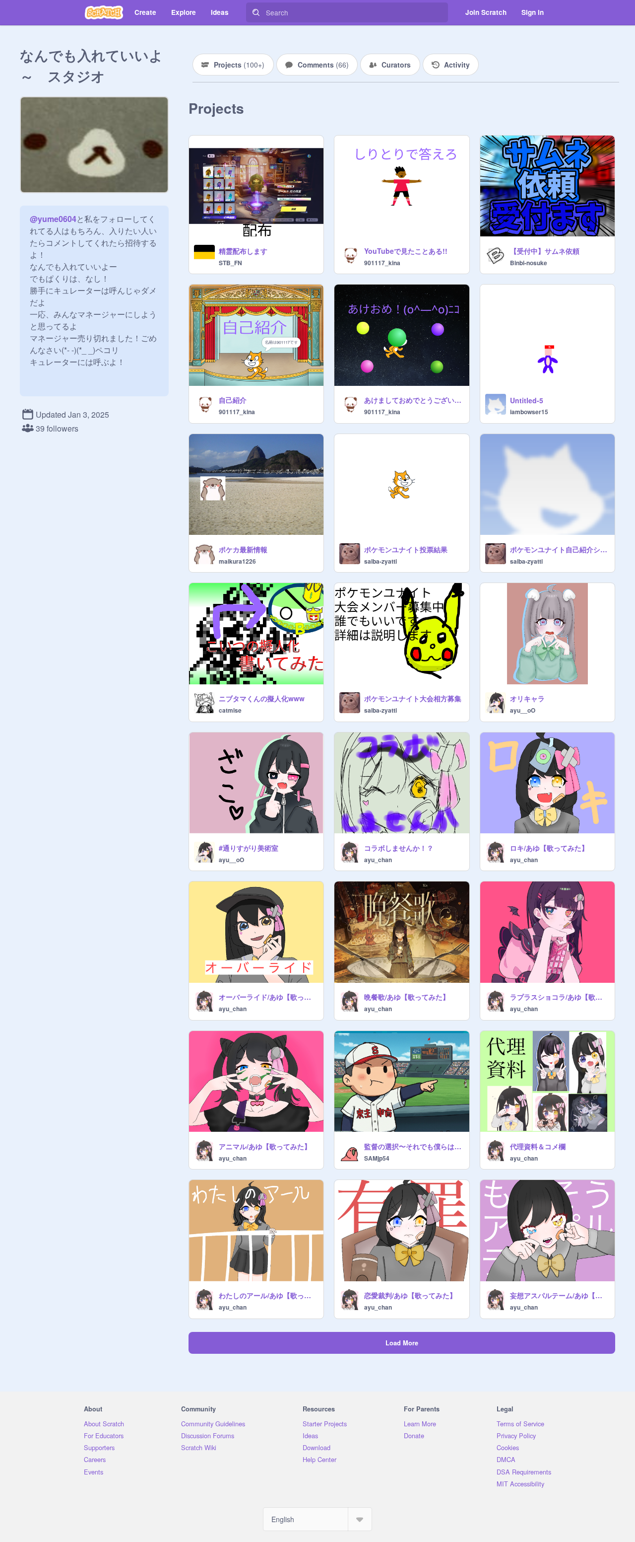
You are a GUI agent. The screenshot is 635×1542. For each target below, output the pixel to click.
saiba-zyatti (380, 561)
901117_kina (382, 262)
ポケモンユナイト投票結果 (405, 549)
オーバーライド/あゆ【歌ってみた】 (268, 997)
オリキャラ (527, 698)
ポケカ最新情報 (243, 549)
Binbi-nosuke (528, 262)
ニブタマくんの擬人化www (262, 698)
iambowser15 (529, 411)
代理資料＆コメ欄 (538, 1146)
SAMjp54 (376, 1158)
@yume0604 (53, 218)
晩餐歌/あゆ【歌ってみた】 (406, 997)
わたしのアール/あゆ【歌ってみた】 (268, 1295)
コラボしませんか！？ (399, 848)
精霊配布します (243, 251)
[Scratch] (104, 12)
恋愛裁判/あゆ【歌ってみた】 (410, 1295)
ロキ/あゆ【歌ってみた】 (549, 848)
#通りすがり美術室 (248, 848)
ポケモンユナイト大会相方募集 (412, 698)
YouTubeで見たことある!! (405, 251)
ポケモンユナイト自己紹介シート (559, 549)
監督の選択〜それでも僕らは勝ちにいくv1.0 (413, 1146)
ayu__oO (522, 710)
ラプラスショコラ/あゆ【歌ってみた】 (559, 997)
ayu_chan (378, 859)
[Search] (256, 12)
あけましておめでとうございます (413, 400)
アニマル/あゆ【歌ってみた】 (265, 1146)
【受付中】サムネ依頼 (544, 251)
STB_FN (230, 262)
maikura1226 (237, 561)
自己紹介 (233, 400)
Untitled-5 (526, 400)
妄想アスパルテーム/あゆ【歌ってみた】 (559, 1295)
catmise (230, 710)
